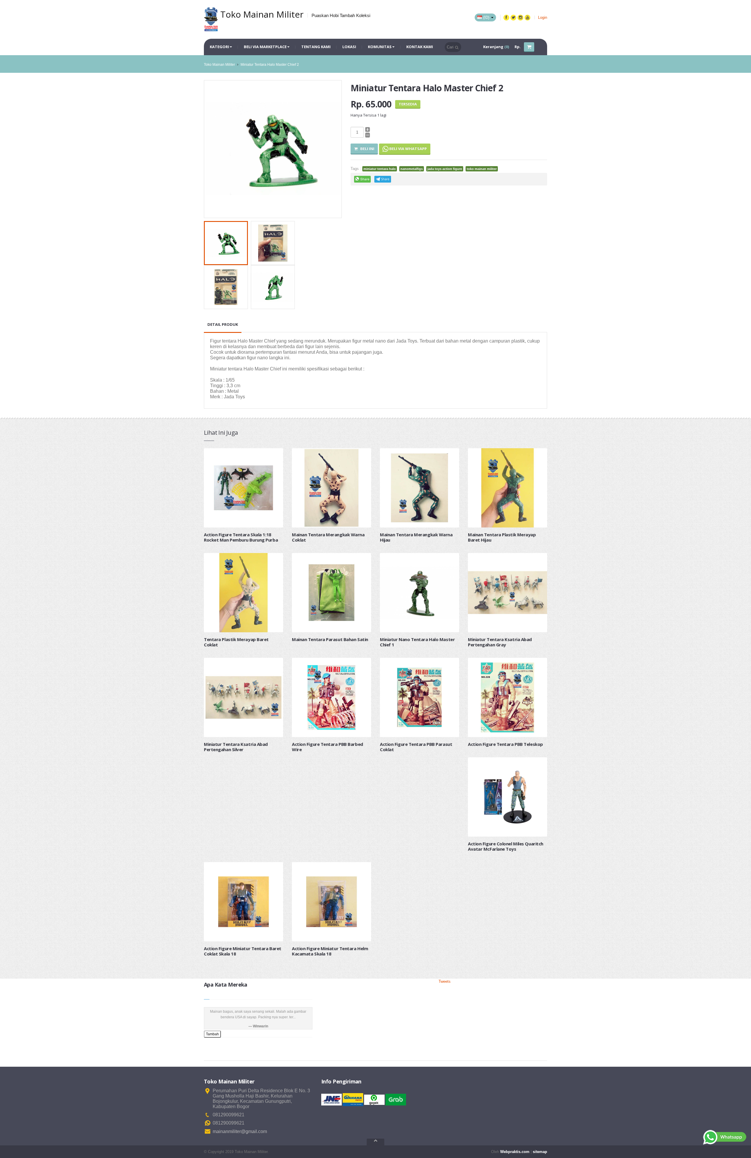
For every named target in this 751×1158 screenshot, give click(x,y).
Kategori (219, 46)
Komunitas (380, 46)
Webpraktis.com (515, 1151)
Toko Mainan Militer (219, 65)
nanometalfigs (411, 169)
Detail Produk (222, 324)
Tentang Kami (316, 46)
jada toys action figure (444, 169)
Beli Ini (366, 148)
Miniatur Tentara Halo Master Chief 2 (270, 65)
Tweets (445, 981)
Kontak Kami (419, 46)
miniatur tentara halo (379, 169)
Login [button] (542, 17)
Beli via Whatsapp (407, 148)
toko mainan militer (482, 169)
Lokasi (349, 46)
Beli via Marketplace (265, 46)
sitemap (540, 1151)
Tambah (212, 1034)
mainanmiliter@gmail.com (240, 1131)
